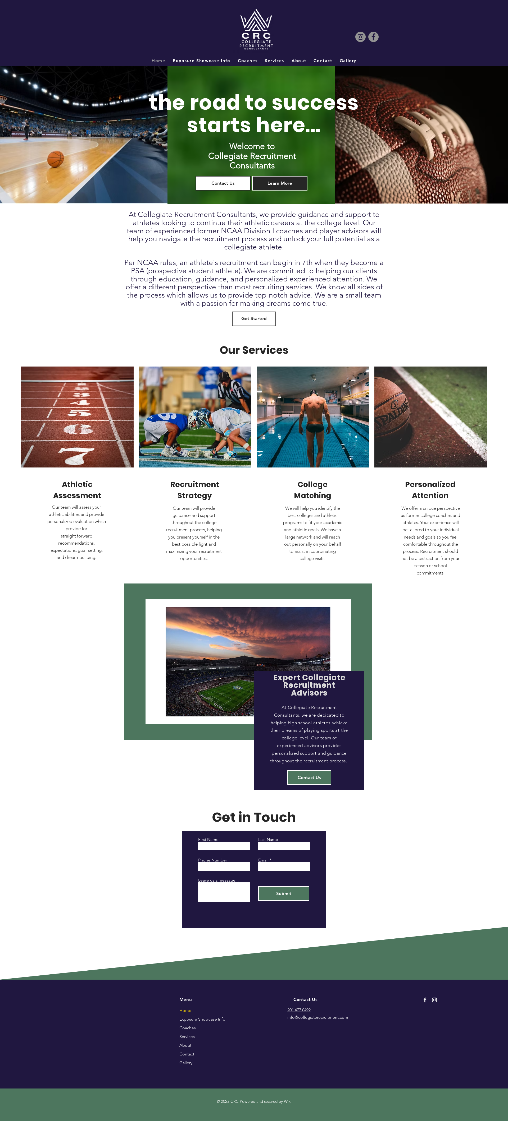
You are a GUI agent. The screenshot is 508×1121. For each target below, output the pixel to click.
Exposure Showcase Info (195, 1019)
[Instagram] (360, 37)
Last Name (268, 839)
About (185, 1045)
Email (263, 860)
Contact (186, 1054)
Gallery (185, 1062)
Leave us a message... (218, 880)
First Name (208, 839)
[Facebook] (373, 37)
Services (187, 1036)
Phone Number (212, 860)
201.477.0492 (299, 1009)
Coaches (187, 1027)
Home (185, 1010)
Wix (287, 1101)
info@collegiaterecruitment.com (317, 1017)
